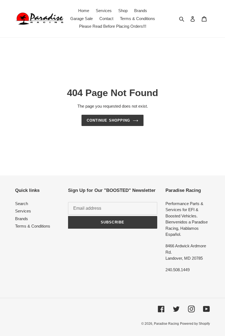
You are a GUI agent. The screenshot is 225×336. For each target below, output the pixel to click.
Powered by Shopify (195, 324)
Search (21, 203)
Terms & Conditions (32, 226)
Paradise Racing (166, 324)
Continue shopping (108, 120)
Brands (21, 218)
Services (23, 211)
